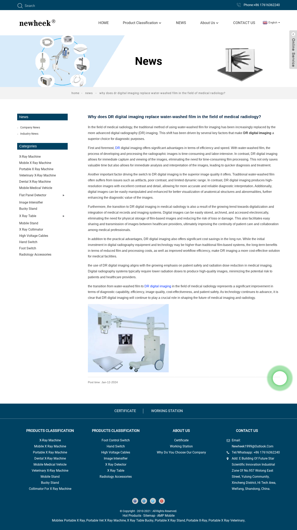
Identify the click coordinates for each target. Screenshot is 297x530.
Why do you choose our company (181, 452)
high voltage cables (115, 452)
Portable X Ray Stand (170, 520)
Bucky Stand (50, 483)
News (181, 23)
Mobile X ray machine (35, 163)
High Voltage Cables (33, 236)
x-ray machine (50, 440)
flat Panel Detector (32, 195)
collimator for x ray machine (50, 489)
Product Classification (140, 23)
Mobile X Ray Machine (50, 446)
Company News (30, 127)
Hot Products (132, 515)
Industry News (29, 133)
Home (103, 23)
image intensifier (115, 458)
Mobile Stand (50, 477)
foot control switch (116, 440)
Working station (167, 411)
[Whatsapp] (280, 378)
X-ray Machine (30, 156)
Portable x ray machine (36, 169)
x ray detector (115, 464)
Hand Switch (28, 242)
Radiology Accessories (35, 254)
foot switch (27, 248)
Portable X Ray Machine (50, 452)
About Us (207, 23)
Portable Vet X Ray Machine (106, 520)
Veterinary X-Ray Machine (50, 470)
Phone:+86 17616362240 (262, 5)
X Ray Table (27, 216)
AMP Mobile (166, 515)
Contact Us (244, 23)
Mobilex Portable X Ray (68, 520)
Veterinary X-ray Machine (37, 175)
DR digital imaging (157, 286)
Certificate (125, 411)
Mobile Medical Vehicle (35, 188)
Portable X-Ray (196, 520)
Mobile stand (28, 223)
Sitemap (149, 515)
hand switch (116, 446)
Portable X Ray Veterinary (227, 520)
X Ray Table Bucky (140, 520)
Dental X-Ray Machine (50, 458)
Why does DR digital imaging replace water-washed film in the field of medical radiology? (162, 93)
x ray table (115, 470)
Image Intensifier (31, 202)
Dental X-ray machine (35, 182)
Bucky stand (28, 209)
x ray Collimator (31, 229)
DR (117, 148)
